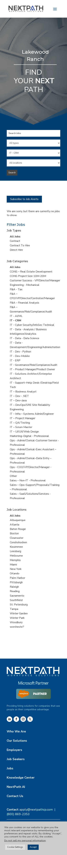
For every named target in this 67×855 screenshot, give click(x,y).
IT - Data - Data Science (24, 338)
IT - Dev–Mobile (20, 356)
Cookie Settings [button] (15, 847)
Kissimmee (16, 547)
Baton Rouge (18, 529)
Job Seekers (16, 759)
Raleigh (14, 587)
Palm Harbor (17, 578)
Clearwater (16, 538)
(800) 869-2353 (18, 814)
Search (12, 172)
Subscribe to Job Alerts (24, 199)
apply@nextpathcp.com (36, 809)
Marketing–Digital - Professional (29, 436)
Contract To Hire (20, 245)
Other (13, 476)
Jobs (10, 768)
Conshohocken (18, 542)
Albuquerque (17, 520)
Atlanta (14, 524)
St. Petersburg (19, 604)
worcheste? (17, 627)
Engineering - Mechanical (24, 285)
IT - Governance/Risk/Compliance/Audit (33, 365)
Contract (15, 241)
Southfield (16, 600)
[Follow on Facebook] (16, 719)
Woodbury (16, 622)
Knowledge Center (21, 778)
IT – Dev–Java (18, 400)
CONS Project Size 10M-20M (28, 276)
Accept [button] (33, 847)
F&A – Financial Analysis (24, 303)
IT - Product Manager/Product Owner (32, 369)
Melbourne (16, 556)
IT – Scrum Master (21, 427)
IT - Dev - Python (20, 351)
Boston (14, 533)
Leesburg (15, 551)
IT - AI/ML (16, 316)
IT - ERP (15, 360)
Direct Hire (16, 250)
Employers (14, 750)
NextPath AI (16, 787)
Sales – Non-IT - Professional (28, 480)
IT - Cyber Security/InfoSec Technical (32, 325)
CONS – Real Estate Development (31, 271)
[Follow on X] (30, 719)
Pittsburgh (16, 582)
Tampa (14, 609)
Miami (13, 564)
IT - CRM (15, 320)
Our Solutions (17, 741)
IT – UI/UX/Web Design (24, 431)
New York (15, 569)
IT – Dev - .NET (19, 396)
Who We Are (16, 731)
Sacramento (17, 596)
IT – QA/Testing (20, 423)
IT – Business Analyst (23, 391)
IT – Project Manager (22, 418)
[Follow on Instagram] (23, 719)
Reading (15, 591)
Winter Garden (19, 613)
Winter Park (17, 618)
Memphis (15, 560)
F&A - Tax (16, 289)
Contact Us (15, 796)
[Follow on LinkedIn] (9, 719)
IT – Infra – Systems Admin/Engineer (32, 414)
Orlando (14, 573)
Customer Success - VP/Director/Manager (35, 280)
